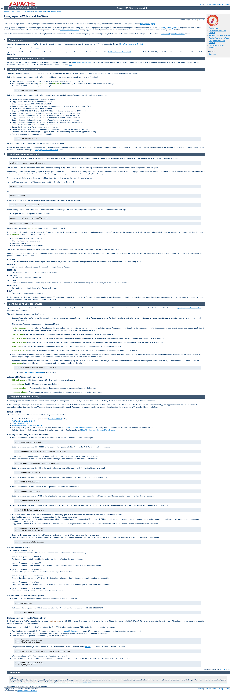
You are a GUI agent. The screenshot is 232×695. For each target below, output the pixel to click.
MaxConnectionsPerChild (22, 328)
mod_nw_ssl (55, 621)
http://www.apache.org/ (82, 62)
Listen (67, 172)
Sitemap (227, 4)
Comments (212, 54)
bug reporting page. (147, 24)
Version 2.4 (38, 11)
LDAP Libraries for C (20, 423)
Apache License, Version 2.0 (27, 691)
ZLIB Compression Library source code (27, 425)
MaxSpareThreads (19, 342)
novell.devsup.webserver (69, 30)
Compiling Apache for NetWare (173, 34)
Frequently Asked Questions (168, 28)
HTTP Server (15, 11)
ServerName (57, 84)
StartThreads (18, 334)
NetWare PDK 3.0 (55, 419)
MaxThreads (17, 347)
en (195, 20)
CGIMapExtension (19, 380)
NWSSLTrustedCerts (20, 388)
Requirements (213, 28)
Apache (6, 11)
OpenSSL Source (70, 631)
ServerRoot (43, 84)
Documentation (27, 11)
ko (203, 20)
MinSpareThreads (19, 338)
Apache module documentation (189, 308)
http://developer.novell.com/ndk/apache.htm (78, 427)
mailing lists (87, 682)
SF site (88, 647)
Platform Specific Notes (52, 11)
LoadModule (17, 363)
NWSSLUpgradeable (20, 392)
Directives (207, 4)
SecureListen (18, 384)
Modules (200, 4)
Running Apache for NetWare (219, 38)
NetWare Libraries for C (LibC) (132, 44)
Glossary (220, 4)
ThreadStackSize (19, 350)
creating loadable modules (34, 372)
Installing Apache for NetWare (219, 35)
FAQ (214, 4)
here (37, 48)
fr (199, 20)
